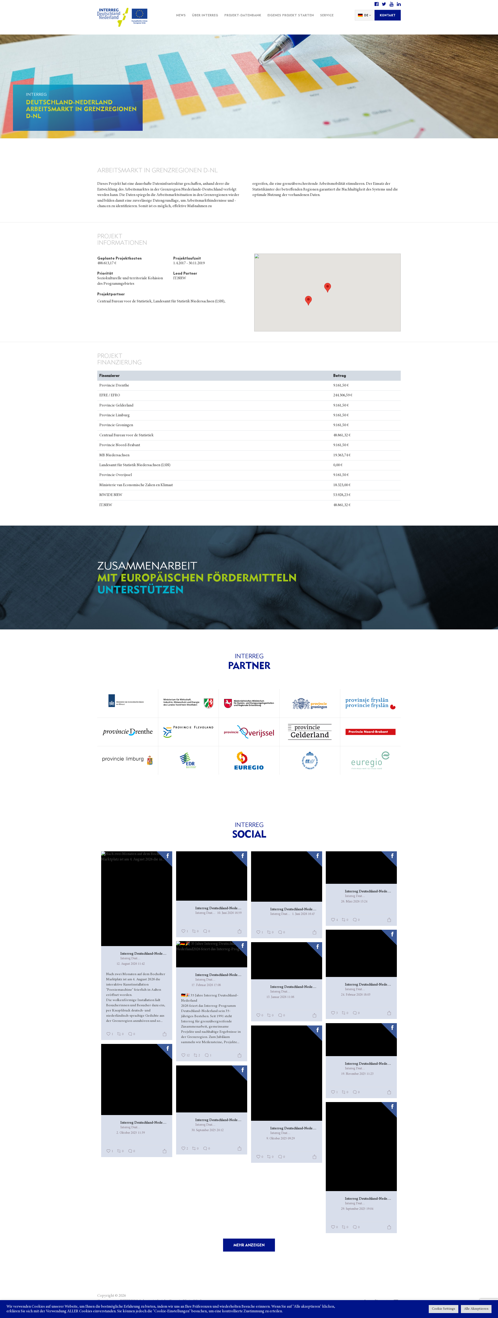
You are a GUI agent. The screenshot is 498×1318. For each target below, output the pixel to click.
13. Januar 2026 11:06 (280, 997)
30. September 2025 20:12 (207, 1130)
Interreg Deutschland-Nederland (143, 954)
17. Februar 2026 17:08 (206, 985)
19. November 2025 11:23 (357, 1074)
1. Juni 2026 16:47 (303, 914)
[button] (308, 300)
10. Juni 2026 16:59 (229, 913)
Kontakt (388, 15)
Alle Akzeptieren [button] (476, 1309)
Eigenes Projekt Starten (290, 15)
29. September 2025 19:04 (357, 1209)
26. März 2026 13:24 (354, 901)
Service (327, 15)
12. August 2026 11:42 (130, 964)
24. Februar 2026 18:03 (355, 994)
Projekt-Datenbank (242, 15)
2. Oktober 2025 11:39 (130, 1132)
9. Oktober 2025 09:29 (280, 1138)
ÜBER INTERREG (205, 15)
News (181, 15)
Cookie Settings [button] (443, 1309)
